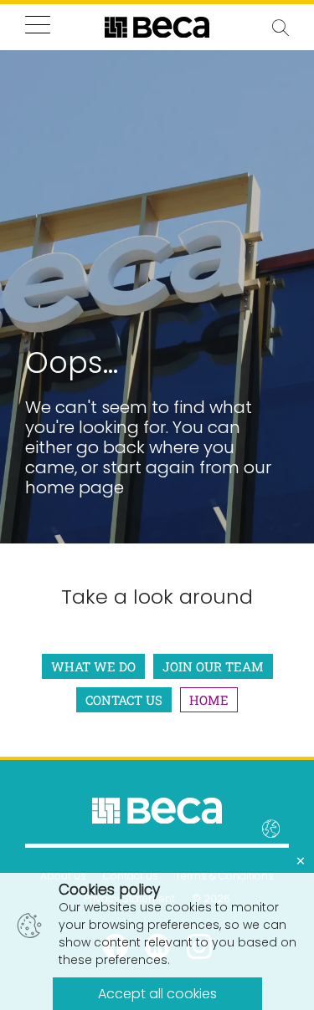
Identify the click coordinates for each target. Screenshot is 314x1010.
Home (209, 699)
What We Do (93, 666)
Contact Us (123, 699)
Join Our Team (213, 666)
